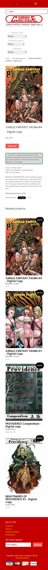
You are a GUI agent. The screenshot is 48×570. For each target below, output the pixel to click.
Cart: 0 (40, 4)
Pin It (29, 198)
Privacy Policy (10, 535)
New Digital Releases (18, 58)
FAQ (13, 162)
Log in (14, 4)
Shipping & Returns (12, 532)
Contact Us (9, 526)
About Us (9, 529)
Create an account (24, 4)
